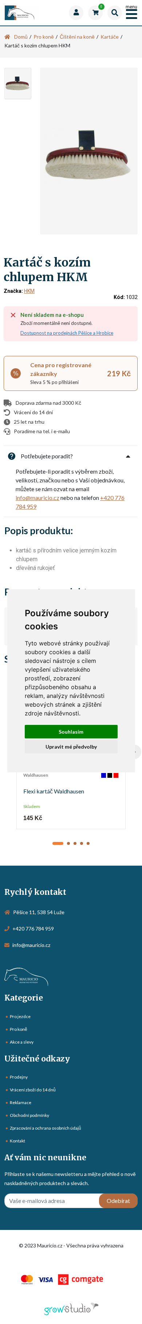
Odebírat (118, 1200)
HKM (29, 291)
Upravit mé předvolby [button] (71, 746)
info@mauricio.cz (37, 497)
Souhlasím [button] (71, 732)
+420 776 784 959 (33, 928)
